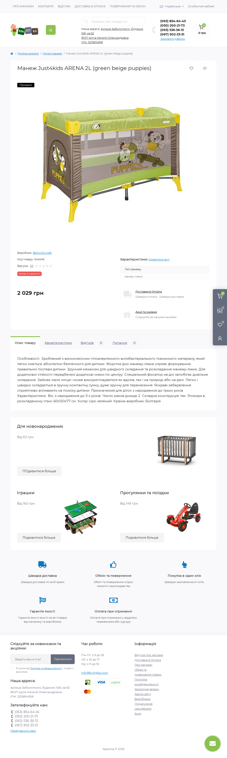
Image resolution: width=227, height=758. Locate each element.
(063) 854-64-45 (173, 21)
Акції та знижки (146, 312)
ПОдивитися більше (39, 471)
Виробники (143, 699)
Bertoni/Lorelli (42, 253)
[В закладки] (191, 68)
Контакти (45, 6)
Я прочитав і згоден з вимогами (45, 670)
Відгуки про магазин (149, 655)
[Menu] (51, 30)
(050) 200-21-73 (172, 25)
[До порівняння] (205, 68)
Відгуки (64, 6)
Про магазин (23, 6)
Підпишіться (62, 659)
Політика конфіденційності (46, 668)
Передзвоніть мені (23, 731)
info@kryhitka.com (94, 672)
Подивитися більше (39, 538)
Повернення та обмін (127, 6)
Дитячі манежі (52, 53)
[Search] (86, 21)
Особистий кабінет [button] (201, 6)
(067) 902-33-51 (172, 34)
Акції (138, 713)
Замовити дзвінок (172, 39)
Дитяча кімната (28, 53)
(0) (31, 266)
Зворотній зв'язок (147, 689)
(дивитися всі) (159, 259)
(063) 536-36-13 (172, 30)
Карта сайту (143, 694)
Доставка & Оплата (90, 6)
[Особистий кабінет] (220, 338)
